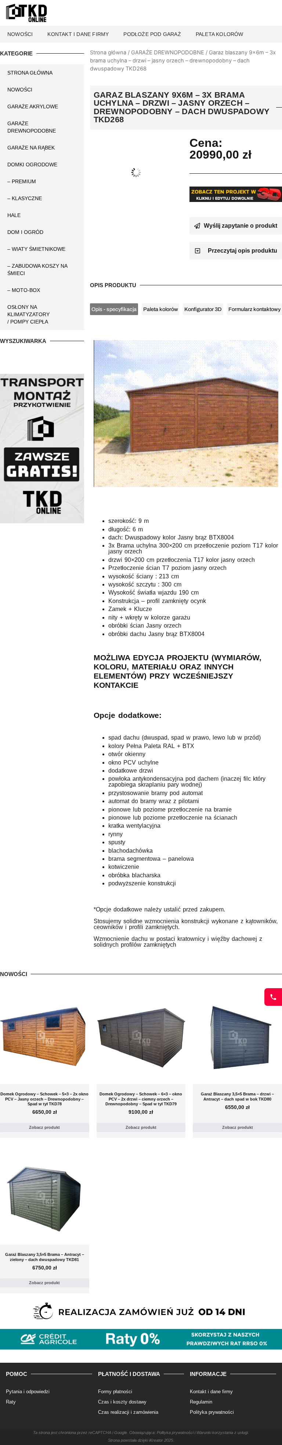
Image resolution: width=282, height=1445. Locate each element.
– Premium (21, 181)
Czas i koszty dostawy (122, 1402)
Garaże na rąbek (31, 148)
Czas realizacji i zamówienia (128, 1412)
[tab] (114, 309)
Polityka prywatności (212, 1412)
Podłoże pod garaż (152, 34)
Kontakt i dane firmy (78, 34)
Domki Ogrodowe (32, 164)
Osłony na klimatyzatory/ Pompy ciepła (28, 314)
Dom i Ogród (25, 232)
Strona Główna (30, 73)
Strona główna (108, 52)
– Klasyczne (24, 198)
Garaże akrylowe (32, 106)
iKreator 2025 (161, 1440)
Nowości (20, 34)
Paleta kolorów (219, 34)
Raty (11, 1402)
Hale (14, 215)
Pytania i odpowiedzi (28, 1391)
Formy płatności (115, 1391)
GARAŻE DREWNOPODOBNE (167, 52)
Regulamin (201, 1402)
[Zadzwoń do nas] (273, 997)
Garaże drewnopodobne (31, 127)
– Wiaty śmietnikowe (36, 249)
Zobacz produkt (44, 1127)
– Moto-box (23, 290)
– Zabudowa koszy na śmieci (37, 269)
